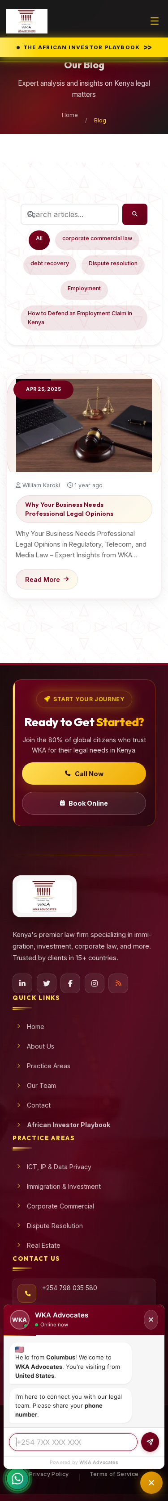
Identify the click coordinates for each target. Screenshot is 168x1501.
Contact (39, 1105)
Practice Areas (48, 1066)
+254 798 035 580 (69, 1288)
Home (70, 115)
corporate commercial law (97, 238)
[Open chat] (151, 1483)
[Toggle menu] (154, 21)
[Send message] (150, 1442)
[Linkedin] (22, 983)
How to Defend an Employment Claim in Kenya (80, 318)
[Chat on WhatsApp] (17, 1482)
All (39, 238)
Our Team (41, 1085)
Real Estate (43, 1245)
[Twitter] (46, 983)
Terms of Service (114, 1474)
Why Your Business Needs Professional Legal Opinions (69, 509)
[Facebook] (70, 983)
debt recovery (49, 263)
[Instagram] (94, 983)
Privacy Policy (49, 1474)
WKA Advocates (98, 1462)
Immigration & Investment (64, 1186)
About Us (40, 1046)
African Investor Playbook (68, 1125)
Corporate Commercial (60, 1206)
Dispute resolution (113, 263)
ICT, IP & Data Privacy (59, 1167)
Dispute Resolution (55, 1225)
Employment (84, 288)
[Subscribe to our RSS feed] (118, 983)
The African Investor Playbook (88, 46)
